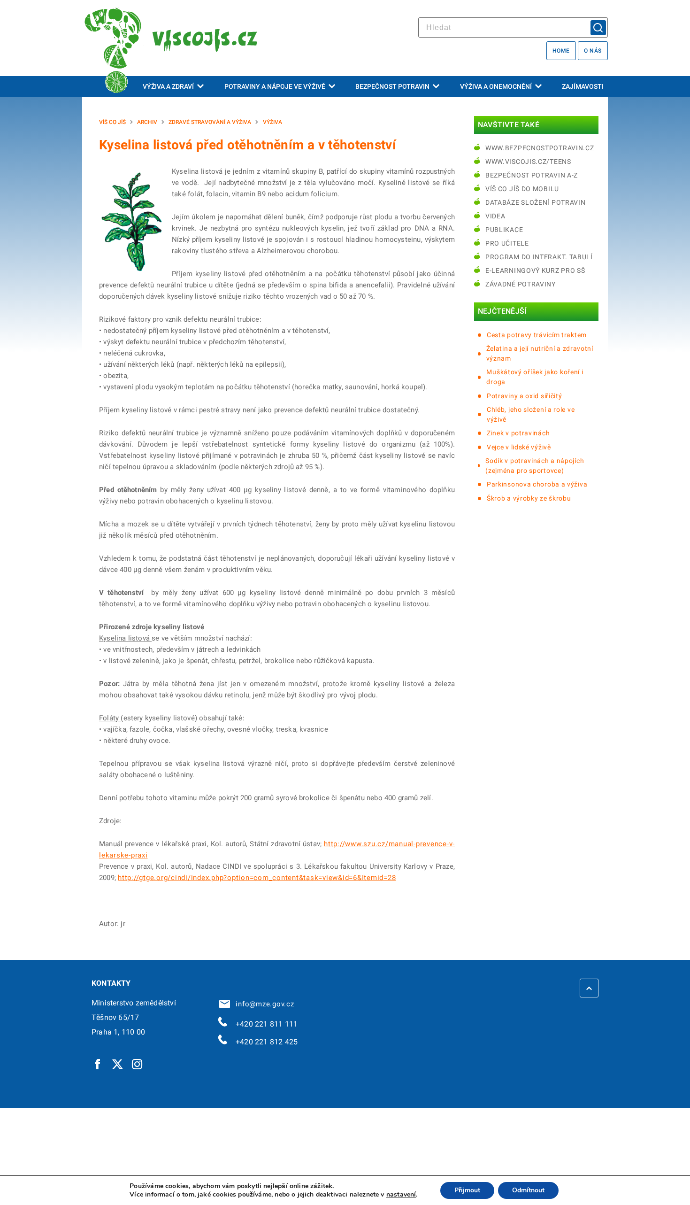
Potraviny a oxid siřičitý (524, 396)
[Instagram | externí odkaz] (137, 1063)
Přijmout (467, 1190)
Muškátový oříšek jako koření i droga (534, 377)
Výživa (272, 122)
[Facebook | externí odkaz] (98, 1063)
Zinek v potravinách (518, 433)
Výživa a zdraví (168, 86)
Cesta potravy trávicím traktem (537, 335)
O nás (593, 50)
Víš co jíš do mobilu (522, 189)
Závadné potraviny (520, 284)
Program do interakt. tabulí (539, 257)
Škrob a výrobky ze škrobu (529, 498)
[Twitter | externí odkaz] (117, 1063)
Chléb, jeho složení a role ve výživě (531, 414)
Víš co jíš (112, 122)
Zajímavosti (583, 86)
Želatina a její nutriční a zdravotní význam (539, 353)
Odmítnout (528, 1190)
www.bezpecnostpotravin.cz (539, 148)
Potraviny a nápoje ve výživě (274, 86)
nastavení (401, 1194)
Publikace (504, 229)
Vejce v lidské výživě (519, 447)
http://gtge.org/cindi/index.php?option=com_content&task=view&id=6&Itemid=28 (257, 877)
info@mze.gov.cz (262, 1004)
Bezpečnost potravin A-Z (531, 175)
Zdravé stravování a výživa (210, 122)
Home (561, 50)
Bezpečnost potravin (392, 86)
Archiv (147, 122)
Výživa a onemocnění (496, 86)
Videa (495, 216)
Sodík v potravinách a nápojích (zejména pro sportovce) (534, 465)
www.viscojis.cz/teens (528, 161)
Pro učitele (507, 243)
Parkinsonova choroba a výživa (537, 484)
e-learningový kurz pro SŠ (535, 270)
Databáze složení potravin (535, 202)
